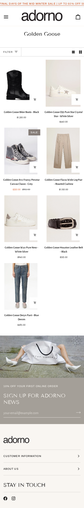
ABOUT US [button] (11, 468)
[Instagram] (14, 498)
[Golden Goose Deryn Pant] (21, 286)
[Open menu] (9, 17)
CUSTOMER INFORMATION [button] (22, 456)
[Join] (77, 412)
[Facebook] (5, 498)
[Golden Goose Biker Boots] (21, 83)
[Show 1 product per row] (73, 52)
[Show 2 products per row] (80, 52)
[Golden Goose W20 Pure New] (21, 218)
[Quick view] (35, 99)
